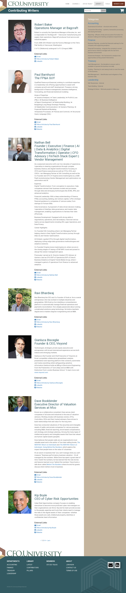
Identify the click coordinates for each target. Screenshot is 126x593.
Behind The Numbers (54, 464)
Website (39, 129)
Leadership (93, 80)
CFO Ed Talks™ (88, 4)
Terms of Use (71, 571)
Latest (29, 565)
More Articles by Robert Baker (47, 59)
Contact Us (71, 568)
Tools (107, 4)
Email (38, 57)
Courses (75, 4)
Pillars (30, 571)
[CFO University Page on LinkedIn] (117, 565)
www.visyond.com (41, 372)
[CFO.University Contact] (110, 565)
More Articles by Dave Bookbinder (49, 477)
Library (98, 4)
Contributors (33, 568)
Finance (91, 40)
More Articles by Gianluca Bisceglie (49, 383)
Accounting (93, 23)
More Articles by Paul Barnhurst (48, 124)
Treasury (92, 61)
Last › (49, 540)
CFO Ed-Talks (51, 565)
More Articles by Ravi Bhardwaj (48, 322)
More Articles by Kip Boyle (46, 528)
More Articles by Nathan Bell (47, 275)
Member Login (118, 4)
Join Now (70, 565)
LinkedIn (39, 61)
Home (67, 4)
